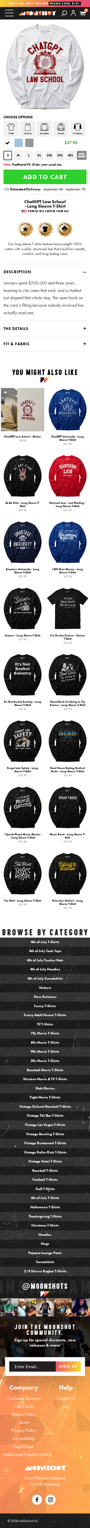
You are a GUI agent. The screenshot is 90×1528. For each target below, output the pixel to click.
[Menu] (9, 13)
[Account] (73, 17)
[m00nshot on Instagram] (9, 1307)
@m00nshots (45, 1286)
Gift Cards (24, 1406)
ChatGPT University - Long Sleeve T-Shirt (67, 440)
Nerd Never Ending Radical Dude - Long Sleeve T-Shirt (67, 771)
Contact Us (66, 1398)
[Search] (64, 13)
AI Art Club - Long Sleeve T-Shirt (23, 506)
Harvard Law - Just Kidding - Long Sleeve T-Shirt (67, 506)
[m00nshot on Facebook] (37, 1499)
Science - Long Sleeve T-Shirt (22, 637)
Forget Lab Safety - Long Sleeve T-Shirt (22, 771)
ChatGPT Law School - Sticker (22, 438)
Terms (24, 1422)
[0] (83, 14)
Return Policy (24, 1414)
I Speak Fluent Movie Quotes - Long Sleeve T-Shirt (22, 837)
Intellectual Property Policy (27, 1454)
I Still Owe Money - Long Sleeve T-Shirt (67, 572)
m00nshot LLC (28, 1520)
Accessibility (23, 1438)
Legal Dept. (24, 1446)
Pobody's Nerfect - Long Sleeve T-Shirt (67, 904)
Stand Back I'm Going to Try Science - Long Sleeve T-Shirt (67, 705)
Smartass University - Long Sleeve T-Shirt (22, 572)
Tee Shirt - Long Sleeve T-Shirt (22, 902)
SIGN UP (68, 1366)
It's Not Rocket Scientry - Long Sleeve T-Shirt (22, 705)
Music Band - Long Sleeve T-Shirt (67, 837)
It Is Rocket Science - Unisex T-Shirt (67, 638)
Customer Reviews (24, 1398)
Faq (66, 1406)
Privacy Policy (24, 1430)
